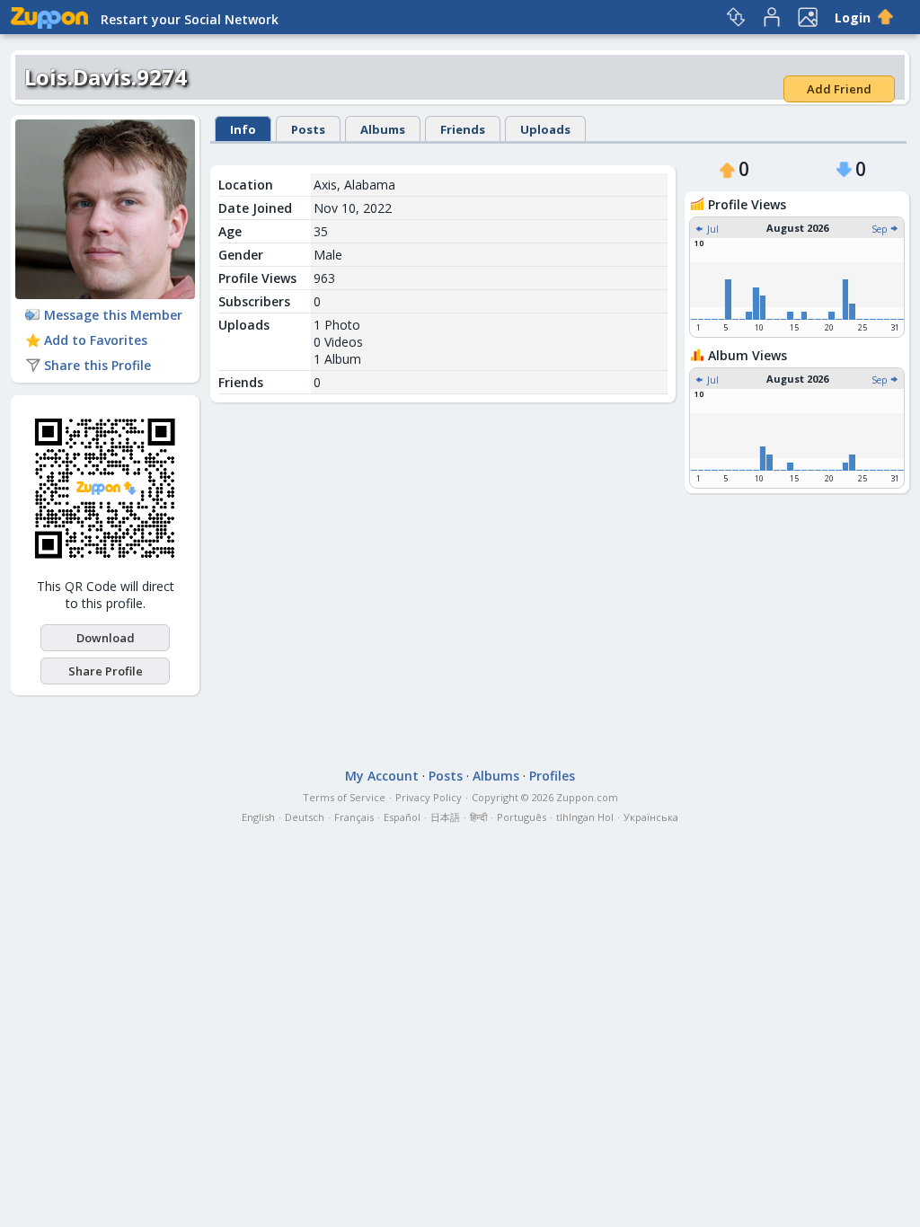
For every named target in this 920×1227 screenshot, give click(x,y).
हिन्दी (478, 817)
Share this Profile (97, 365)
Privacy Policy (428, 797)
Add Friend (839, 89)
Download (105, 638)
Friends (462, 129)
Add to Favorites (95, 340)
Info (243, 129)
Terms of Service (344, 797)
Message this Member (113, 314)
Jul (711, 229)
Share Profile (105, 671)
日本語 (445, 817)
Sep (880, 229)
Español (402, 817)
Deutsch (304, 817)
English (258, 817)
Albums (382, 129)
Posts (308, 129)
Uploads (545, 129)
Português (521, 817)
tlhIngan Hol (585, 817)
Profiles (552, 775)
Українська (651, 817)
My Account (382, 775)
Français (354, 817)
